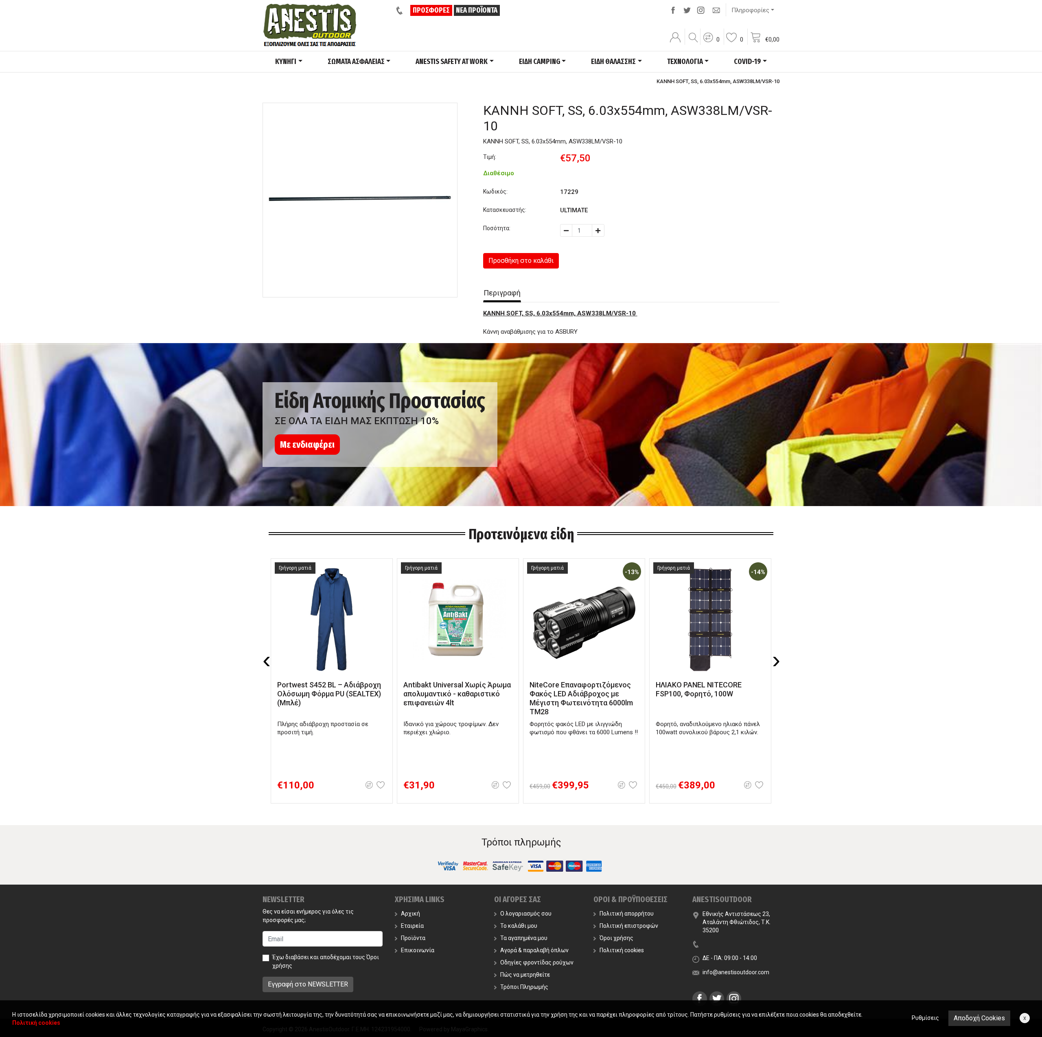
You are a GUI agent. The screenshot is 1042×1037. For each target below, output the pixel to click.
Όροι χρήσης (616, 938)
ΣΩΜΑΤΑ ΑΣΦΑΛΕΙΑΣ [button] (356, 61)
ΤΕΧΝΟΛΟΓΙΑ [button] (685, 61)
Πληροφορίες (750, 10)
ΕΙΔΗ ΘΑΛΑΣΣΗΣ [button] (613, 61)
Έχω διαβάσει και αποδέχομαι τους (325, 961)
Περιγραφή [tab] (502, 292)
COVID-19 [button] (747, 61)
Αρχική (410, 913)
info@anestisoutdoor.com (736, 972)
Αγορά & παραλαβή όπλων (534, 950)
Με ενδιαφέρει (307, 444)
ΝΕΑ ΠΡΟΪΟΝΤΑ (476, 10)
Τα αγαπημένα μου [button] (523, 938)
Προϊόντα (413, 938)
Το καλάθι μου (518, 926)
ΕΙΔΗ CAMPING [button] (539, 61)
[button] (711, 42)
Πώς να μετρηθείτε (525, 974)
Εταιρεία (412, 926)
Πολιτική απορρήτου (627, 913)
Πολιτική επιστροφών (629, 926)
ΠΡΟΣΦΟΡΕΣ (431, 10)
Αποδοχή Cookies (979, 1018)
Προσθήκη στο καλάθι (521, 260)
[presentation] (266, 660)
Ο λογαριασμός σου (526, 913)
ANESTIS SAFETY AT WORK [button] (452, 61)
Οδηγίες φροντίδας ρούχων (537, 962)
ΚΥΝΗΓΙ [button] (285, 61)
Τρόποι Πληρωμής (524, 987)
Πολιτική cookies (622, 950)
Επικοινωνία (417, 950)
